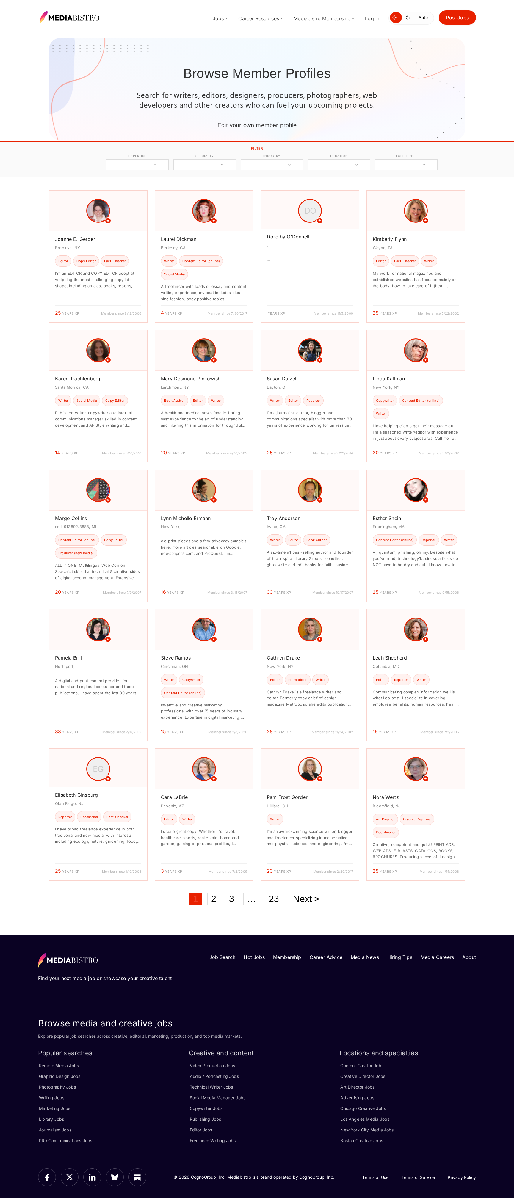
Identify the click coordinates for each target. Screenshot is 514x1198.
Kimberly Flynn (390, 239)
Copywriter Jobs (206, 1108)
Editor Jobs (201, 1129)
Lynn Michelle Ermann (186, 518)
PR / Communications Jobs (65, 1140)
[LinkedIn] (92, 1177)
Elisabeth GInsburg (76, 795)
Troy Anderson (283, 518)
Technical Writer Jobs (211, 1086)
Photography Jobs (57, 1086)
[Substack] (137, 1177)
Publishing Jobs (205, 1119)
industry (271, 156)
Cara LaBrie (174, 797)
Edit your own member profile (257, 125)
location (339, 156)
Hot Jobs (254, 957)
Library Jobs (51, 1119)
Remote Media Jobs (59, 1065)
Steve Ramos (176, 658)
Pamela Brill (68, 658)
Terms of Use (375, 1177)
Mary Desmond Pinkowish (190, 378)
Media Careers (437, 957)
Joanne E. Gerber (75, 239)
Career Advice (326, 957)
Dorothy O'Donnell (288, 237)
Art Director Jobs (357, 1086)
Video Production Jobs (212, 1065)
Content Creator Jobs (361, 1065)
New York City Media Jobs (367, 1129)
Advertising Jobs (357, 1097)
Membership (287, 957)
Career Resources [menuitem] (258, 18)
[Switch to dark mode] (409, 17)
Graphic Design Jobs (59, 1076)
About (469, 957)
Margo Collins (71, 518)
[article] (98, 256)
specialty (204, 156)
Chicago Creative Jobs (363, 1108)
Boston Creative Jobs (361, 1140)
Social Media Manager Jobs (218, 1097)
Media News (365, 957)
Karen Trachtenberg (77, 378)
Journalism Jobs (55, 1129)
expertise (137, 156)
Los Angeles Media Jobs (364, 1119)
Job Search (222, 957)
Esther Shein (387, 518)
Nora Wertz (386, 797)
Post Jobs (457, 18)
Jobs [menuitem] (218, 18)
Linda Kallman (389, 378)
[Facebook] (47, 1177)
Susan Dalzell (282, 378)
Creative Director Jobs (362, 1076)
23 (274, 899)
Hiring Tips (399, 957)
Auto (423, 17)
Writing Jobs (51, 1097)
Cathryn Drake (283, 658)
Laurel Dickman (179, 239)
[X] (70, 1177)
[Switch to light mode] (396, 17)
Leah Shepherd (390, 658)
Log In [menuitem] (372, 18)
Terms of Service (418, 1177)
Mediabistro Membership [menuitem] (322, 18)
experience (406, 156)
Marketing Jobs (54, 1108)
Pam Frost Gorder (287, 797)
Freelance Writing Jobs (213, 1140)
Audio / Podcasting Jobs (214, 1076)
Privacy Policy (462, 1177)
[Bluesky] (115, 1177)
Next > (306, 899)
